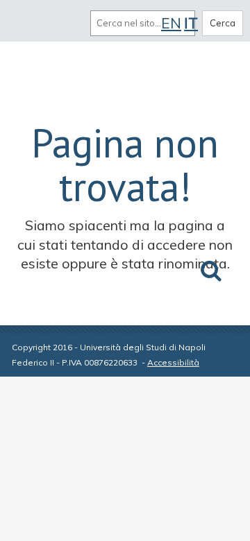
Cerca (222, 22)
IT (191, 23)
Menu (26, 23)
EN (171, 23)
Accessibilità (173, 362)
